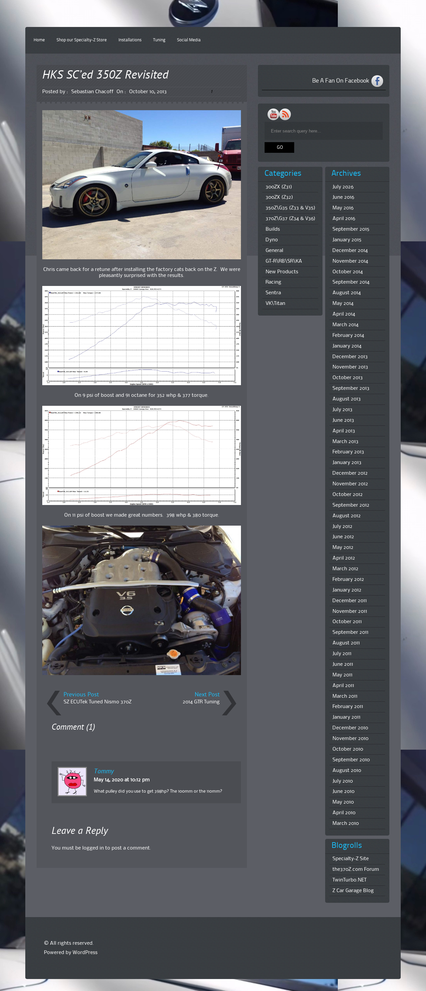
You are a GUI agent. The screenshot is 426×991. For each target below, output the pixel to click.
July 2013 (342, 409)
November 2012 (350, 484)
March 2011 (344, 696)
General (274, 250)
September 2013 (350, 388)
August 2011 (346, 643)
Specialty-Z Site (350, 859)
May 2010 (343, 802)
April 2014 (343, 314)
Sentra (273, 293)
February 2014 (348, 335)
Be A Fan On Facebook (340, 81)
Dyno (272, 240)
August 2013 (346, 399)
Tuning (159, 40)
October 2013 (347, 377)
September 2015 (350, 229)
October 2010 (347, 749)
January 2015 (346, 240)
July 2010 (342, 781)
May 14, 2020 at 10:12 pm (122, 780)
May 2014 (342, 303)
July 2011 (341, 653)
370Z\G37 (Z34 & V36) (291, 218)
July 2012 (342, 526)
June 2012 (343, 537)
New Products (282, 272)
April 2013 (343, 431)
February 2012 (348, 579)
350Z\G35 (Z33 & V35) (291, 208)
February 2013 (348, 452)
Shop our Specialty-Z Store (82, 40)
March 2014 (345, 325)
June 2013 (343, 420)
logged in (93, 848)
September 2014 (350, 282)
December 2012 (350, 473)
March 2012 (345, 569)
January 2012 (346, 590)
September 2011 (350, 632)
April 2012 (343, 558)
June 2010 (343, 791)
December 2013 (350, 357)
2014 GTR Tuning (201, 702)
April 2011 (343, 685)
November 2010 (350, 738)
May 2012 (342, 547)
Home (39, 40)
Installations (129, 40)
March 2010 (345, 823)
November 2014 (350, 261)
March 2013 (345, 441)
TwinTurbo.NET (349, 880)
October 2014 (347, 272)
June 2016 (343, 197)
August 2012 (346, 516)
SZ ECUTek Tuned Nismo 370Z (97, 702)
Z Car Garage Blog (353, 890)
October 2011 (347, 621)
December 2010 (350, 728)
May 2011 (342, 675)
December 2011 (349, 601)
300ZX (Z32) (279, 197)
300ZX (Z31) (279, 187)
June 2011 (342, 664)
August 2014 (346, 293)
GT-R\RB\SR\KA (284, 261)
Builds (273, 229)
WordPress (85, 952)
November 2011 (349, 611)
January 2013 (346, 462)
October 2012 (347, 494)
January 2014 (346, 346)
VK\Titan (275, 303)
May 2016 (342, 208)
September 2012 (350, 505)
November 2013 (350, 367)
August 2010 (346, 770)
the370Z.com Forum (355, 869)
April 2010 (343, 813)
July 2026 (342, 187)
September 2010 (351, 760)
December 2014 (350, 250)
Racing (273, 282)
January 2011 (346, 717)
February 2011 (347, 706)
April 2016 (343, 218)
